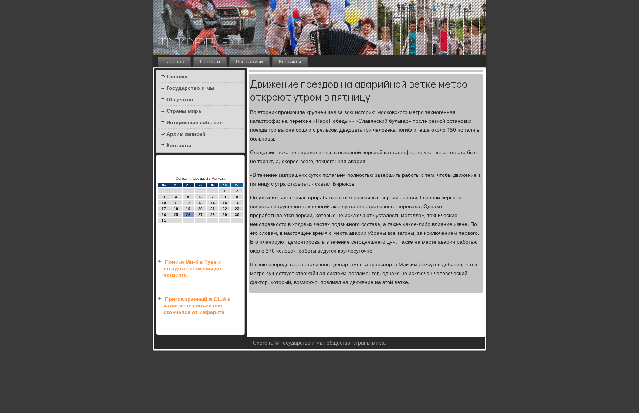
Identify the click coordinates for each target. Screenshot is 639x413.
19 (188, 209)
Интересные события (194, 122)
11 (176, 203)
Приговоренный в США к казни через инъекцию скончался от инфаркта (196, 306)
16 (237, 203)
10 (164, 203)
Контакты (290, 61)
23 (237, 209)
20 (200, 209)
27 (200, 215)
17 (164, 209)
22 (225, 209)
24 (164, 215)
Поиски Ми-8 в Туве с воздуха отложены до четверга (192, 269)
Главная (174, 61)
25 (176, 215)
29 (225, 215)
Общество (179, 99)
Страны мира (183, 111)
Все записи (249, 61)
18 (176, 209)
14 (212, 203)
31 (164, 221)
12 (188, 203)
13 (200, 203)
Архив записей (186, 134)
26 (188, 215)
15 (225, 203)
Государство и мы (190, 88)
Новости (210, 61)
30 (237, 215)
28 (212, 215)
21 (212, 209)
